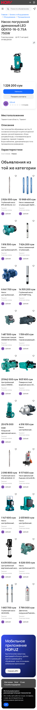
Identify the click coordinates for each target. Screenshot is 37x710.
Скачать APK (13, 671)
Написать (18, 91)
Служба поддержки (12, 685)
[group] (16, 63)
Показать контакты (18, 97)
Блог (16, 682)
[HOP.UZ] (6, 2)
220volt (12, 102)
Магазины (8, 682)
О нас (22, 682)
